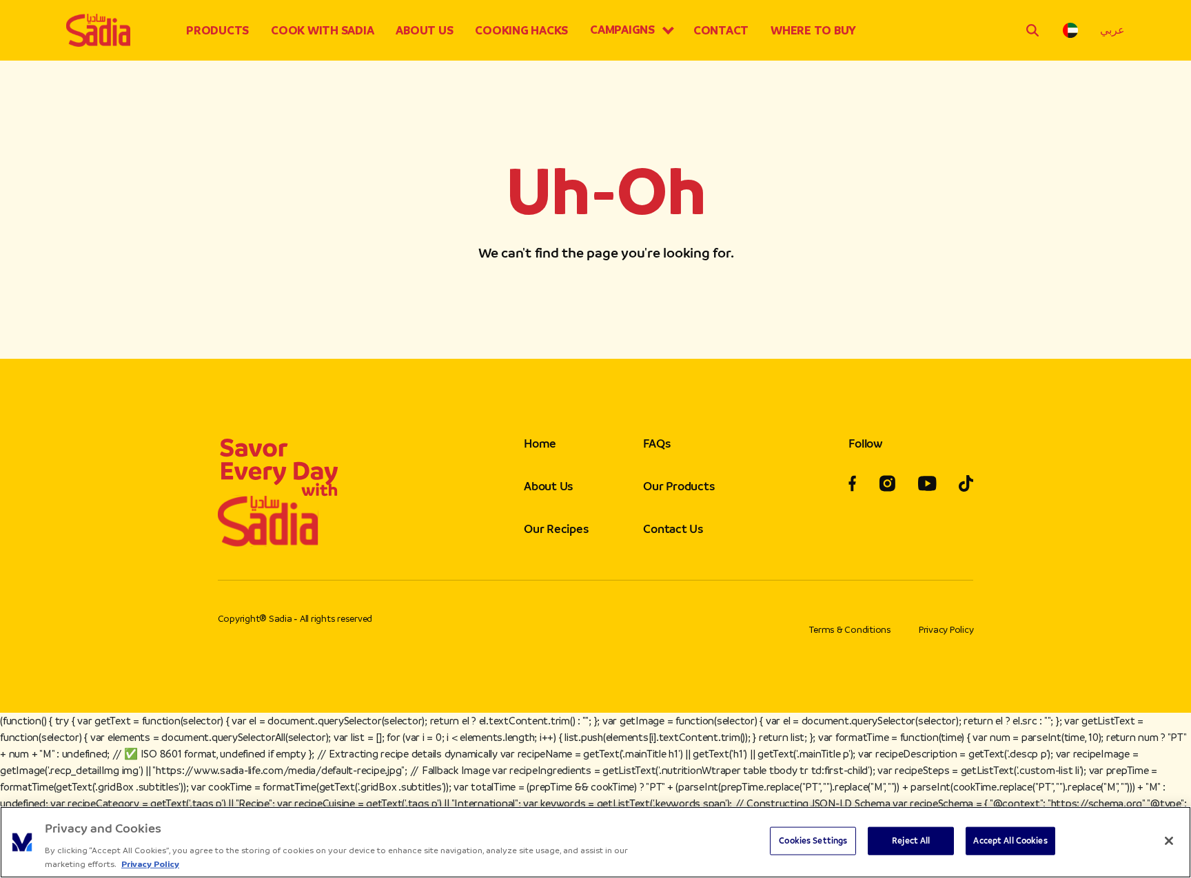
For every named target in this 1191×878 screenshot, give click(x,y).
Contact (721, 30)
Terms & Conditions (850, 630)
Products (217, 30)
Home (540, 443)
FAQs (656, 443)
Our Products (678, 486)
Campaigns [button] (622, 29)
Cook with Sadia (322, 30)
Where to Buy (813, 30)
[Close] (1169, 841)
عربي (1112, 29)
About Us (424, 30)
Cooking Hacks (521, 30)
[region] (595, 842)
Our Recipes (556, 528)
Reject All (911, 840)
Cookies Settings (813, 840)
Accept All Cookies (1010, 840)
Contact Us (673, 528)
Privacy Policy (946, 630)
